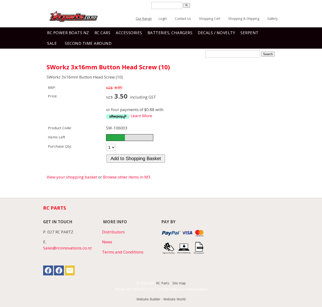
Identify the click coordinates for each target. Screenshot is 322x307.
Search (268, 54)
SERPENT (249, 32)
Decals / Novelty (216, 32)
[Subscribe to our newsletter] (70, 271)
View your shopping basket (72, 177)
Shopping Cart (209, 18)
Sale (52, 43)
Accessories (129, 32)
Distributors (113, 232)
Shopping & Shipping (243, 18)
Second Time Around (88, 43)
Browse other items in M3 (126, 177)
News (107, 242)
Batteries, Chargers (170, 32)
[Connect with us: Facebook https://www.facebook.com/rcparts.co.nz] (48, 271)
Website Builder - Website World (161, 299)
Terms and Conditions (122, 252)
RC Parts (162, 283)
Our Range (144, 18)
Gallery (272, 18)
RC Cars (103, 32)
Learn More (141, 115)
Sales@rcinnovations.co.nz (67, 248)
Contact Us (183, 18)
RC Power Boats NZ (68, 32)
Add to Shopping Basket (136, 158)
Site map (179, 283)
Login (163, 18)
